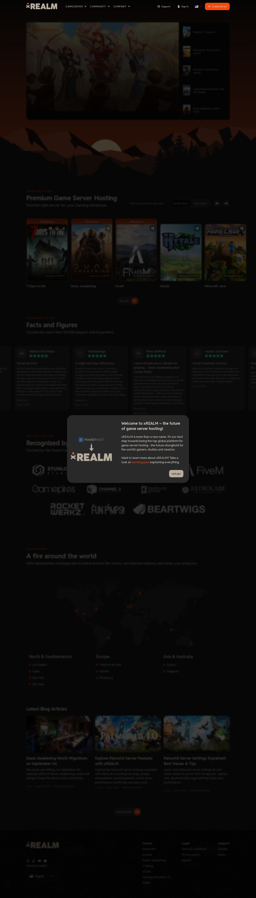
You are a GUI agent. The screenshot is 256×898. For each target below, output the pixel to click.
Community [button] (98, 6)
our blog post (140, 462)
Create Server (219, 6)
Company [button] (120, 6)
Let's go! (176, 473)
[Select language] (198, 6)
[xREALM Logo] (41, 6)
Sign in (185, 6)
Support (165, 6)
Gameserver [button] (74, 6)
